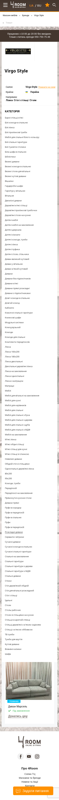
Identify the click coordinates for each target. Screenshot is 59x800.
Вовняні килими (13, 649)
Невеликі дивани (13, 458)
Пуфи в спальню (13, 517)
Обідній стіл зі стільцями (17, 463)
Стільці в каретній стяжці (17, 619)
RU (39, 5)
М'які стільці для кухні (16, 449)
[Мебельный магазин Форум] (18, 4)
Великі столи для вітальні (17, 171)
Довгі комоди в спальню (17, 298)
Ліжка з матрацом (14, 380)
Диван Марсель (17, 706)
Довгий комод (12, 302)
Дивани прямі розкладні (17, 288)
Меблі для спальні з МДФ (17, 429)
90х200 (8, 478)
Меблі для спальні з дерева (18, 419)
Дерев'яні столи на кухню (18, 215)
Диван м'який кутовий (16, 268)
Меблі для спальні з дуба (17, 424)
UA (31, 5)
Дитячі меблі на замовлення (19, 224)
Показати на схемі (46, 87)
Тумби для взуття (13, 639)
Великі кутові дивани (15, 176)
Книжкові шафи (13, 317)
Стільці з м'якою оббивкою (19, 629)
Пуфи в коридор (13, 507)
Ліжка (8, 346)
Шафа (8, 653)
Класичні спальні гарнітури (19, 312)
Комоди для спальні (15, 337)
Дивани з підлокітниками (17, 293)
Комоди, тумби (12, 483)
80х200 (8, 473)
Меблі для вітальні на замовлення (22, 395)
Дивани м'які (11, 283)
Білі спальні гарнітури (16, 142)
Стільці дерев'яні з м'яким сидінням (23, 624)
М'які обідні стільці (14, 444)
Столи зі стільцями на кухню (19, 614)
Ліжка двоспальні (14, 361)
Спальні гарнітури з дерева (18, 566)
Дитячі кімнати (12, 234)
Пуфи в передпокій (14, 512)
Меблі (8, 390)
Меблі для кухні (13, 400)
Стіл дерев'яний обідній (17, 585)
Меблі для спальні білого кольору (22, 137)
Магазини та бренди (30, 778)
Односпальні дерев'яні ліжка (19, 468)
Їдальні (8, 600)
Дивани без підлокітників (17, 278)
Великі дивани (12, 161)
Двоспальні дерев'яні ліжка (18, 366)
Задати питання (35, 791)
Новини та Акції (29, 781)
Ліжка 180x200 (12, 356)
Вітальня (9, 195)
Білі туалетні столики (15, 146)
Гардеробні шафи (14, 185)
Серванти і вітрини (14, 536)
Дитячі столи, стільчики (17, 254)
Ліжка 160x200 (12, 351)
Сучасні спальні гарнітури (18, 551)
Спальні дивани (13, 575)
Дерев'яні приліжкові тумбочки (21, 210)
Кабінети (9, 307)
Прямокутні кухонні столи (18, 497)
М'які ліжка (10, 439)
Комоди (9, 332)
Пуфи (7, 522)
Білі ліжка (9, 127)
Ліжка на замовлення (16, 371)
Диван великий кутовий (17, 259)
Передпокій (11, 488)
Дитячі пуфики (12, 249)
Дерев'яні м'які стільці (16, 205)
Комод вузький (12, 327)
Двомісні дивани (13, 200)
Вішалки (9, 181)
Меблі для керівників (15, 405)
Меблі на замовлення (16, 434)
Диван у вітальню (14, 263)
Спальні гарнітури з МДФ (17, 571)
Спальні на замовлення (17, 556)
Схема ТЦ (29, 774)
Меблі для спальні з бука (17, 415)
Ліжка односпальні (14, 376)
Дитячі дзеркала (13, 229)
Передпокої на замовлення (18, 493)
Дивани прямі (12, 502)
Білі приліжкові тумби (16, 132)
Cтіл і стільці (11, 595)
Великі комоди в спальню (18, 166)
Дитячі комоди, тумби (16, 239)
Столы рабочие (13, 610)
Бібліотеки (10, 156)
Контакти (30, 785)
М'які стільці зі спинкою (17, 454)
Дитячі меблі (11, 220)
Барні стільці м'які (14, 117)
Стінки (8, 580)
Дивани (9, 273)
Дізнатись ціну (18, 716)
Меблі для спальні (14, 410)
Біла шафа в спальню (15, 151)
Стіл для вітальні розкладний (19, 590)
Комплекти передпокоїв (17, 341)
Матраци (9, 385)
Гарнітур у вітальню (15, 190)
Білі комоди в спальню (16, 122)
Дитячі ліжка (11, 244)
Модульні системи (14, 322)
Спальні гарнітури (14, 561)
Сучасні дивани (12, 541)
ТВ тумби (9, 634)
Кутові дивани (12, 644)
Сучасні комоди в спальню (18, 546)
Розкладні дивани (14, 532)
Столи (8, 605)
